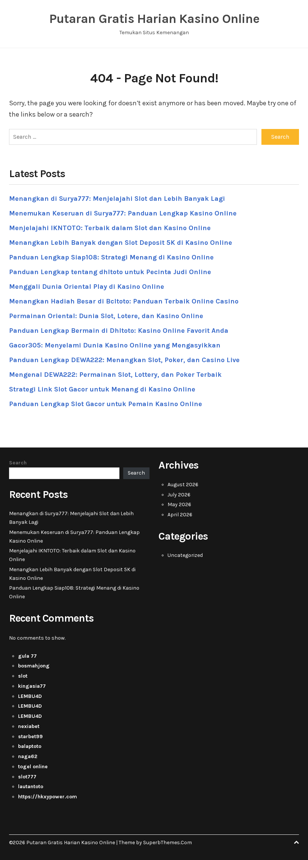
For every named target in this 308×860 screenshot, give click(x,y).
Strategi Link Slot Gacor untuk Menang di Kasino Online (102, 389)
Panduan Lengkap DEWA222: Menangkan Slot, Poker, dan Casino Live (124, 360)
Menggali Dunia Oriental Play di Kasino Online (86, 286)
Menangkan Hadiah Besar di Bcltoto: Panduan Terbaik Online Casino (124, 301)
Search (18, 463)
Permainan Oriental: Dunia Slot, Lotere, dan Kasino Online (106, 316)
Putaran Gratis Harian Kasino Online (154, 18)
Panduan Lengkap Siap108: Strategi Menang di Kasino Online (111, 257)
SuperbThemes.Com (167, 842)
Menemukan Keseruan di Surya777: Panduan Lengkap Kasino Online (123, 213)
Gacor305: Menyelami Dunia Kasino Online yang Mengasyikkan (114, 345)
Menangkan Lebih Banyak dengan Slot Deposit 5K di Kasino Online (120, 242)
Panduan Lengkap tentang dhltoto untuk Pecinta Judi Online (110, 272)
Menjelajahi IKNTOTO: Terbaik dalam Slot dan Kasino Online (110, 228)
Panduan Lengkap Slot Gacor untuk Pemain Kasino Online (105, 404)
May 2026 (179, 504)
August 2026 (183, 484)
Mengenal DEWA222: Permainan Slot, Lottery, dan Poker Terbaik (115, 374)
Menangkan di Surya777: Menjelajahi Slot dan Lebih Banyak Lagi (117, 198)
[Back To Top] (296, 842)
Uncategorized (185, 555)
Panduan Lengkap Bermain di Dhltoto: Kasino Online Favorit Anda (118, 330)
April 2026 (180, 514)
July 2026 (179, 494)
